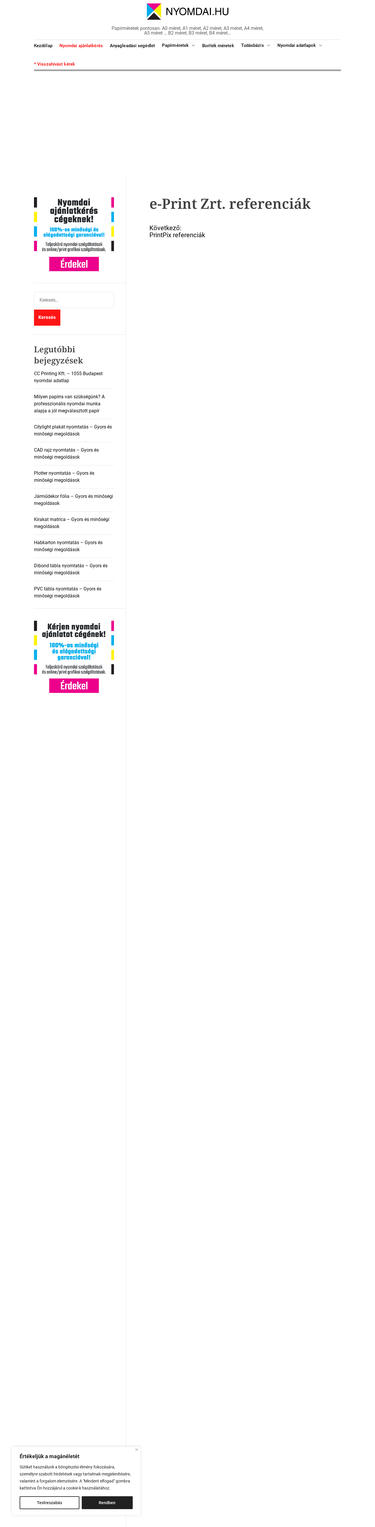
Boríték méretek (218, 45)
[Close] (136, 1449)
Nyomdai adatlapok (296, 45)
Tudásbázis (252, 45)
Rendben (107, 1502)
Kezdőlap (43, 45)
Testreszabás (49, 1502)
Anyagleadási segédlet (132, 45)
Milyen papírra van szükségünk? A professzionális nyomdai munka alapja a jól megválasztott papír (69, 404)
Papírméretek (175, 45)
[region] (76, 1481)
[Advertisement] (187, 124)
